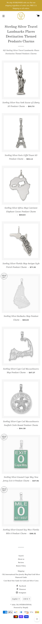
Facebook (22, 586)
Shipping (21, 571)
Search (21, 556)
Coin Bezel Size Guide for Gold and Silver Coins (21, 581)
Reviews (21, 562)
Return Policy (21, 566)
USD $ (25, 599)
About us (21, 559)
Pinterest (22, 589)
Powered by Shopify (21, 607)
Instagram (22, 593)
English (15, 599)
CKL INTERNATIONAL (24, 605)
